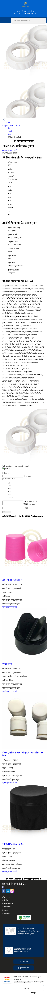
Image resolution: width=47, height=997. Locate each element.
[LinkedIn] (8, 892)
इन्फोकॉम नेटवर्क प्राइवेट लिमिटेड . (22, 982)
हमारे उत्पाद (7, 907)
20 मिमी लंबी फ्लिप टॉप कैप (12, 579)
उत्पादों (10, 131)
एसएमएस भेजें (25, 968)
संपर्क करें (6, 910)
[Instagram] (12, 892)
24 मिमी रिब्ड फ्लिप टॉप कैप (13, 844)
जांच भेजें (8, 122)
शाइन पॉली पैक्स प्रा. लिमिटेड (25, 12)
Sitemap (7, 913)
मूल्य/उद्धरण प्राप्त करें (9, 150)
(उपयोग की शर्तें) (18, 979)
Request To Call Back (11, 125)
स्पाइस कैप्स (7, 663)
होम (9, 128)
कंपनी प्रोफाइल (8, 903)
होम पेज (6, 900)
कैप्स (9, 134)
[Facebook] (3, 892)
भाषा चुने (33, 993)
